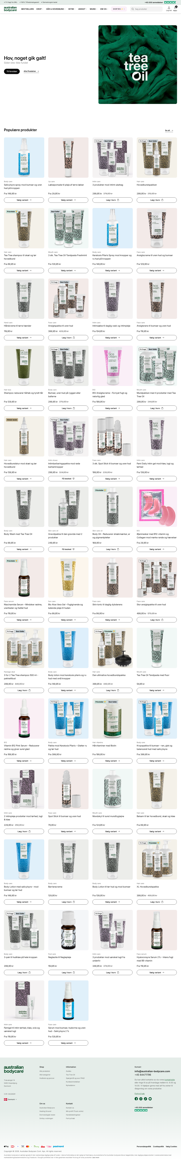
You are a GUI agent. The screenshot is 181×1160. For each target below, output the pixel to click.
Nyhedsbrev (70, 1085)
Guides (68, 1071)
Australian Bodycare (47, 1108)
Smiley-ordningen (46, 1118)
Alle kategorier (44, 1075)
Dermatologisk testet (50, 2)
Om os (42, 1103)
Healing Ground (45, 1111)
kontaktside (170, 1079)
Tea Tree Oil (70, 1075)
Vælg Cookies (171, 1146)
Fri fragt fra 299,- (12, 2)
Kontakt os (70, 1108)
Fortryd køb (70, 1118)
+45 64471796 (143, 1074)
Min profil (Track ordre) (74, 1111)
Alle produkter (44, 1071)
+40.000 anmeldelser (154, 2)
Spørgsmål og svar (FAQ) (75, 1078)
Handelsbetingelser (73, 1115)
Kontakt (69, 1103)
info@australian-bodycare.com (152, 1071)
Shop (41, 1067)
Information (71, 1067)
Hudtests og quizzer (46, 1078)
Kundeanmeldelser (73, 1082)
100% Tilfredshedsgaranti (30, 2)
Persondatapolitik (144, 1146)
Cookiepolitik (158, 1146)
